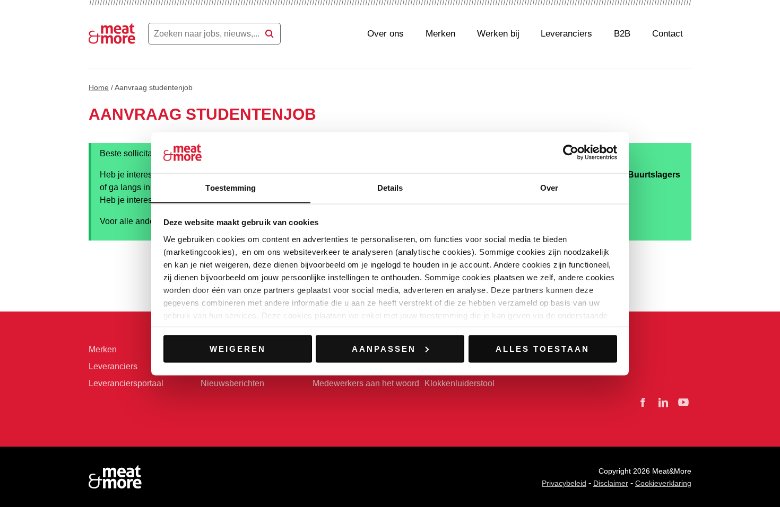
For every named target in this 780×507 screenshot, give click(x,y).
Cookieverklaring (663, 483)
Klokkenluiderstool (459, 383)
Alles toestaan (543, 348)
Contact (667, 34)
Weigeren (238, 348)
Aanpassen (384, 348)
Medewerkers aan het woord (366, 383)
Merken (440, 34)
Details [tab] (390, 187)
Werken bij (498, 34)
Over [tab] (549, 187)
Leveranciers (566, 34)
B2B (622, 34)
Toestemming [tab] (230, 187)
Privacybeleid (564, 483)
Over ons (385, 34)
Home (99, 87)
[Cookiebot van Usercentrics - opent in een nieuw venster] (570, 152)
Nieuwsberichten (232, 383)
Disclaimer (610, 483)
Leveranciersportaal (126, 383)
